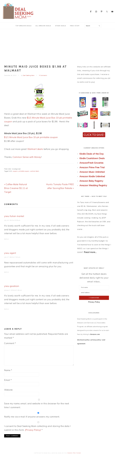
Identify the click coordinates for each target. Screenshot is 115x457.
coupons (15, 171)
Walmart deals (35, 149)
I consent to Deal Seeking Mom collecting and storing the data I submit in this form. (37, 428)
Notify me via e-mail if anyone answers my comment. (32, 416)
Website (8, 389)
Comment (10, 343)
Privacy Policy (94, 302)
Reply (6, 239)
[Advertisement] (57, 46)
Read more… (90, 252)
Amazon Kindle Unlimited (92, 176)
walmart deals (34, 171)
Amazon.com (95, 334)
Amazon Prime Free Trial (92, 167)
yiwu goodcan (11, 286)
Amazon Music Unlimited (92, 172)
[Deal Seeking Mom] (18, 19)
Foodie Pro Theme (74, 453)
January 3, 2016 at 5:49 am (13, 290)
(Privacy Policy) (33, 430)
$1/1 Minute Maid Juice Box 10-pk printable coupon (31, 137)
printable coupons (24, 171)
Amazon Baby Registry (91, 180)
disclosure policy (83, 340)
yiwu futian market (14, 216)
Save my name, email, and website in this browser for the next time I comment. (36, 405)
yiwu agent (10, 253)
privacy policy (96, 340)
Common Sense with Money (27, 157)
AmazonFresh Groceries (92, 162)
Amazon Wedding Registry (93, 185)
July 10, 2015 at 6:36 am (12, 220)
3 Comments (43, 75)
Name (8, 370)
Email (8, 380)
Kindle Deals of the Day (92, 153)
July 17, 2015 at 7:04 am (12, 257)
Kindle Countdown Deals (92, 158)
